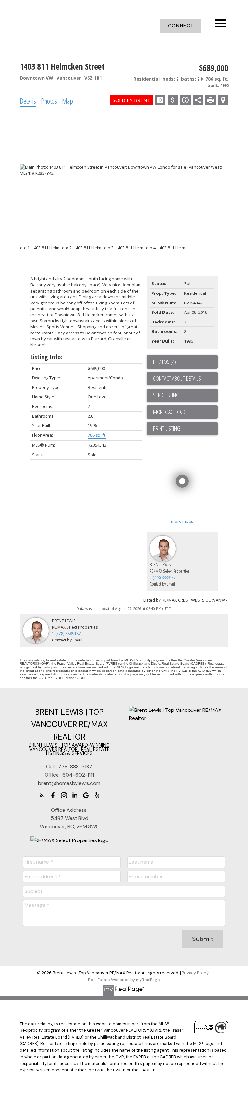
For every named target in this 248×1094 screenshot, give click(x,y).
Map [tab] (67, 100)
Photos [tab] (49, 100)
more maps (182, 521)
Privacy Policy (195, 973)
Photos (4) (164, 361)
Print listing (166, 428)
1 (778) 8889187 (163, 577)
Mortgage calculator (185, 412)
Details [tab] (28, 100)
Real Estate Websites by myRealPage (124, 979)
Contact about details (177, 378)
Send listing (166, 395)
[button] (180, 26)
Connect (181, 26)
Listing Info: (46, 357)
